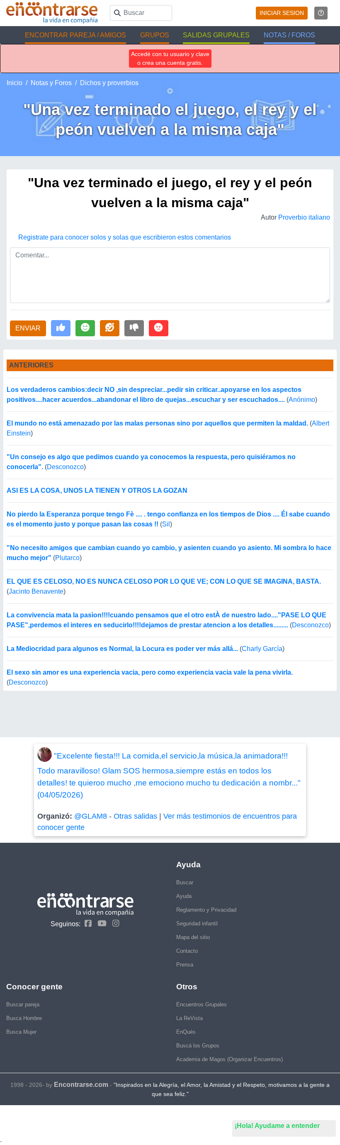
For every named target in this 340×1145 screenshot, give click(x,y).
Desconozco (65, 466)
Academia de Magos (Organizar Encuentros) (229, 1059)
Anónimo (302, 399)
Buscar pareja (22, 1004)
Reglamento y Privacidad (206, 910)
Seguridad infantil (197, 923)
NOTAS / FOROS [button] (289, 35)
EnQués (186, 1032)
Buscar (184, 882)
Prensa (184, 965)
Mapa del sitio (193, 937)
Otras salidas (135, 816)
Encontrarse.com (81, 1084)
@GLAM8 (90, 816)
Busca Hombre (24, 1018)
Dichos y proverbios (109, 82)
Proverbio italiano (304, 217)
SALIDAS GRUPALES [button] (216, 35)
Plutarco (67, 557)
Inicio (14, 82)
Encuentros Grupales (201, 1004)
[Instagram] (113, 923)
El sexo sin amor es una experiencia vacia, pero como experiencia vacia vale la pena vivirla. (150, 672)
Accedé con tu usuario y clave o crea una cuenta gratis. (170, 58)
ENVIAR (28, 328)
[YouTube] (100, 923)
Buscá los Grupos (197, 1045)
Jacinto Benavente (36, 591)
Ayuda (184, 896)
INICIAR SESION (282, 13)
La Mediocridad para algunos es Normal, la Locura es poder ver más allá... (122, 648)
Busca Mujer (21, 1032)
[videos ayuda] (321, 13)
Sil (166, 524)
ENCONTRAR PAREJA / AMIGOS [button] (75, 35)
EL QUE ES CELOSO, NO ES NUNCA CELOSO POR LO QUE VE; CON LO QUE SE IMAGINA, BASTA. (164, 581)
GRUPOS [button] (154, 35)
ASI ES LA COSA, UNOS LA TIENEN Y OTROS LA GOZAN (97, 490)
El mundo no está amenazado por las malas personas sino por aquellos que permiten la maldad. (157, 423)
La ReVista (189, 1018)
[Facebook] (86, 923)
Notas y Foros (51, 82)
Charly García (262, 648)
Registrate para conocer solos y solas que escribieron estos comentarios (124, 237)
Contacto (187, 951)
